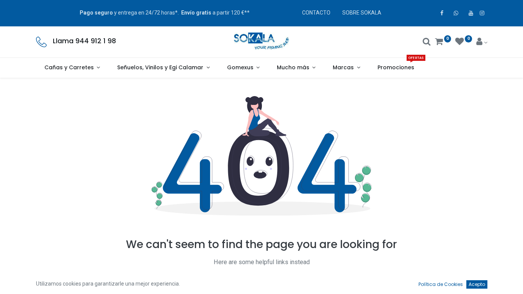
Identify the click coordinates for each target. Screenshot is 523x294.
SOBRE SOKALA (361, 13)
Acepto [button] (477, 284)
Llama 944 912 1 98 (84, 41)
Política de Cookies (440, 284)
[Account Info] (481, 42)
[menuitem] (396, 68)
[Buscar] (427, 42)
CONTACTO (316, 13)
